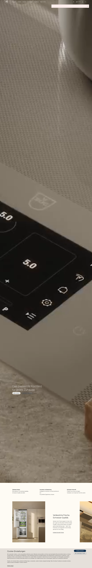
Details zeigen (10, 565)
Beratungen (30, 2)
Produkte (14, 2)
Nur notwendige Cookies (80, 553)
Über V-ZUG (43, 2)
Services (24, 2)
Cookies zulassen (80, 550)
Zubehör (19, 2)
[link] (73, 2)
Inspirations (36, 2)
